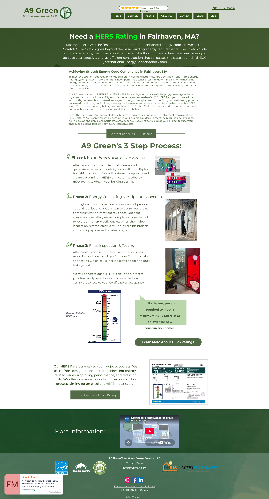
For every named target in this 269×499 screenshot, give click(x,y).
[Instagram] (127, 480)
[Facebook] (134, 480)
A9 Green (41, 10)
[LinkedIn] (141, 480)
